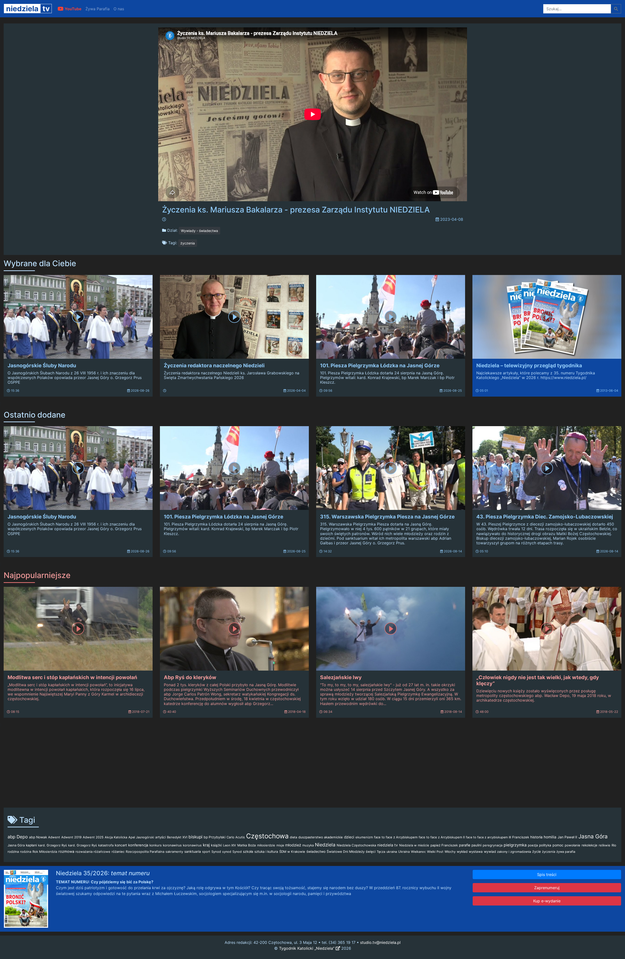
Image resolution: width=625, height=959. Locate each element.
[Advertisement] (312, 765)
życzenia (187, 243)
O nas (119, 8)
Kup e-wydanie (547, 900)
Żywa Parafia (97, 8)
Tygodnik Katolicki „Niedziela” (307, 948)
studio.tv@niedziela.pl (380, 942)
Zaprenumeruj (547, 887)
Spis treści (546, 874)
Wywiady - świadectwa (199, 231)
